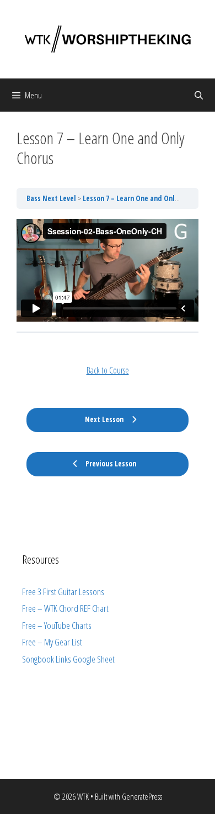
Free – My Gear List (52, 642)
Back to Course (108, 370)
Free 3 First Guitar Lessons (63, 591)
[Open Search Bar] (198, 95)
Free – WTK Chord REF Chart (65, 608)
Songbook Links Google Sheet (68, 659)
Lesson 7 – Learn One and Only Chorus (142, 198)
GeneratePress (142, 796)
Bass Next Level (52, 198)
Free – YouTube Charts (57, 625)
